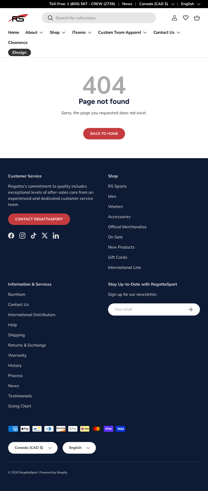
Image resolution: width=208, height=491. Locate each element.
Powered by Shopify (53, 472)
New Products (121, 247)
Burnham (16, 294)
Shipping (16, 334)
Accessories (119, 216)
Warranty (17, 355)
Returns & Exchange (27, 345)
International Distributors (32, 314)
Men (112, 196)
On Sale (115, 236)
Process (15, 375)
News (127, 4)
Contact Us (18, 304)
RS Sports (117, 186)
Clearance (18, 42)
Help (12, 324)
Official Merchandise (127, 226)
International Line (124, 267)
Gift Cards (117, 257)
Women (115, 206)
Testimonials (20, 395)
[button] (196, 17)
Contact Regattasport (39, 219)
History (15, 365)
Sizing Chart (19, 405)
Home (13, 32)
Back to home (104, 133)
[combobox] (99, 17)
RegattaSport (28, 472)
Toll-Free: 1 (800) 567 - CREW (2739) (82, 4)
